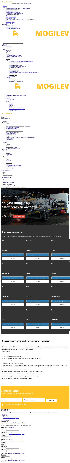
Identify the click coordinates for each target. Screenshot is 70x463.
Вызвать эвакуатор (19, 216)
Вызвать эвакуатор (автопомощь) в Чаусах (12, 324)
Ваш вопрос (3, 452)
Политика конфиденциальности (13, 55)
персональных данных (22, 404)
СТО (7, 48)
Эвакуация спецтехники (11, 10)
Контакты (8, 50)
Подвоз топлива (10, 20)
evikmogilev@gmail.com (8, 182)
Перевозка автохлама (11, 15)
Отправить (51, 400)
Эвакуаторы (9, 46)
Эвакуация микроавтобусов (12, 9)
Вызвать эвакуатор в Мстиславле (37, 324)
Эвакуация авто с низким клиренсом (14, 13)
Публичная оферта (10, 57)
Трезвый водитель (10, 22)
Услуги (5, 7)
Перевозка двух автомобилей (13, 12)
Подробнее (12, 258)
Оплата (7, 54)
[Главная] (6, 115)
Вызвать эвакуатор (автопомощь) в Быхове (37, 277)
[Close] (5, 445)
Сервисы (5, 45)
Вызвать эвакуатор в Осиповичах (12, 277)
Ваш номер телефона (6, 432)
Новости (8, 51)
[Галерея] (7, 142)
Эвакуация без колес (11, 18)
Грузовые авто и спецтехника (13, 28)
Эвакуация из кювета (11, 17)
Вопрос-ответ (9, 52)
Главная (5, 6)
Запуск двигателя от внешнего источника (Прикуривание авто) (21, 19)
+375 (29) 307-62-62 (5, 118)
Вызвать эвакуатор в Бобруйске (37, 254)
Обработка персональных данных (14, 56)
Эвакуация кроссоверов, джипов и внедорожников (18, 8)
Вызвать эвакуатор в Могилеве (12, 254)
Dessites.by (11, 427)
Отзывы (5, 44)
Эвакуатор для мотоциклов (12, 14)
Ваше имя (3, 431)
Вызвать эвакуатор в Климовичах (12, 301)
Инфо (4, 49)
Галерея (5, 24)
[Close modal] (9, 456)
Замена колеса (9, 23)
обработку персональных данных (16, 434)
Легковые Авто (9, 25)
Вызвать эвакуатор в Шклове (37, 301)
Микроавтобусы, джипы (11, 27)
